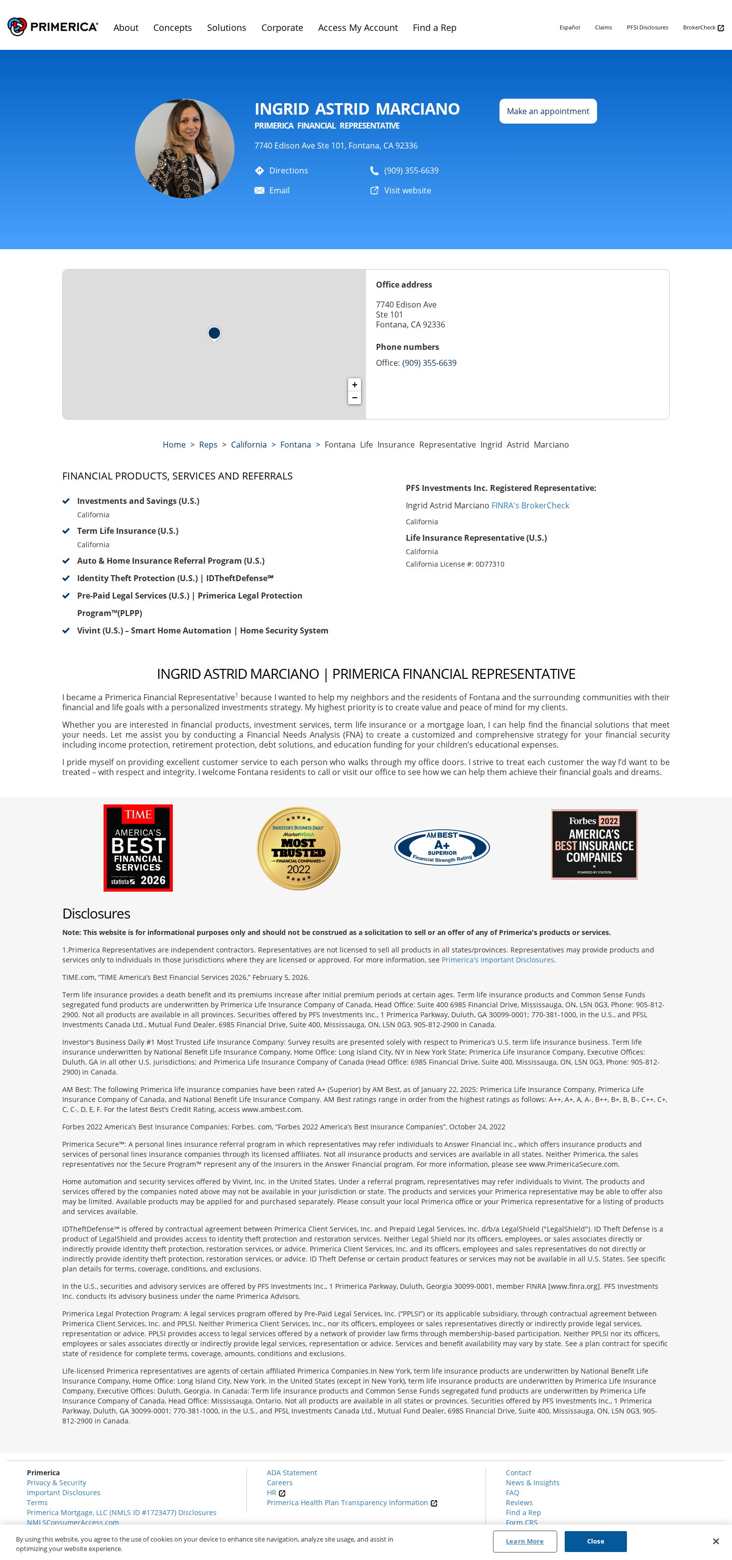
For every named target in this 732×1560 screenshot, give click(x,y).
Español (570, 27)
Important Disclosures (64, 1492)
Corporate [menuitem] (282, 27)
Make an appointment (548, 111)
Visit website (407, 190)
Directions (288, 170)
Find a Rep (523, 1512)
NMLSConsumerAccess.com (73, 1522)
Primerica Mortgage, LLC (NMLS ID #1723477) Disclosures (122, 1512)
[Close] (716, 1541)
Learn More (525, 1541)
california (249, 444)
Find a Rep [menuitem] (435, 27)
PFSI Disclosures (647, 27)
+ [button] (355, 384)
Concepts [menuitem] (172, 27)
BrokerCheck (700, 27)
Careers (280, 1482)
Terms (37, 1502)
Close (596, 1541)
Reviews (519, 1502)
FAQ (512, 1492)
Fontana (295, 444)
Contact (518, 1472)
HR (272, 1492)
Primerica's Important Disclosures (498, 959)
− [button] (355, 397)
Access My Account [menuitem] (358, 27)
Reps (208, 444)
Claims (603, 27)
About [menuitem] (126, 27)
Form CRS (522, 1522)
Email (279, 190)
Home (174, 444)
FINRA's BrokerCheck (530, 505)
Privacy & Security (56, 1482)
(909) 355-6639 (411, 170)
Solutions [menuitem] (226, 27)
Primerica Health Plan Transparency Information (348, 1502)
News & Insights (533, 1482)
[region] (366, 1542)
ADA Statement (292, 1472)
